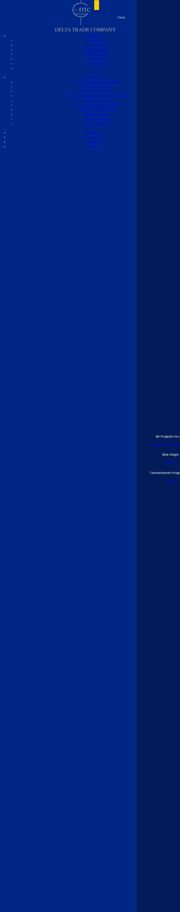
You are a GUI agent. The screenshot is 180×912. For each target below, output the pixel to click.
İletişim (170, 463)
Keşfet (170, 481)
